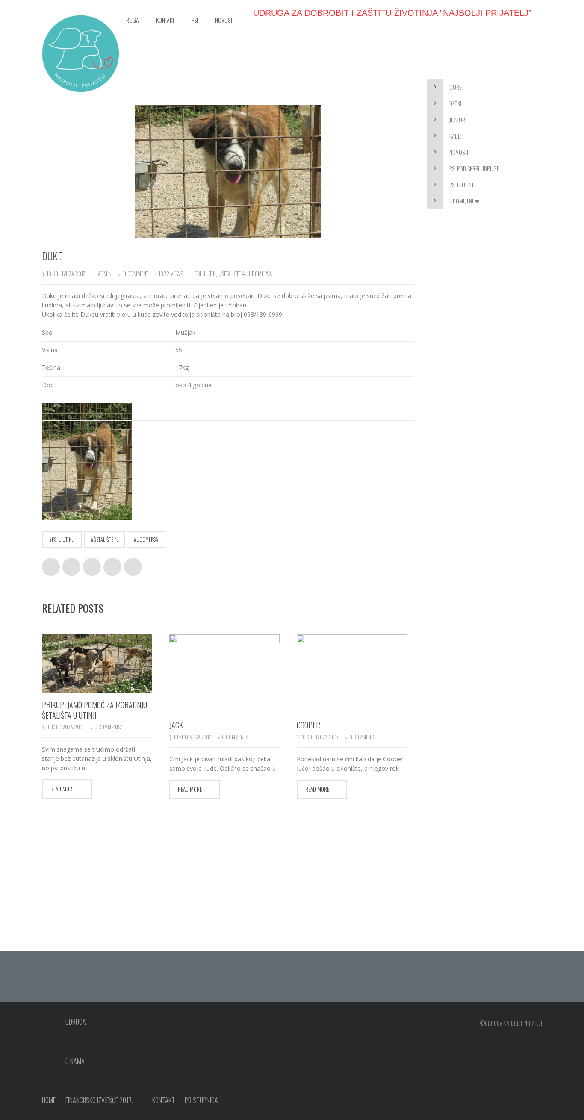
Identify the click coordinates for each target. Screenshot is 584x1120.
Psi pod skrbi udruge (474, 168)
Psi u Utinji (462, 184)
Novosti (458, 151)
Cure (455, 87)
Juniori (457, 119)
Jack (176, 725)
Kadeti (456, 135)
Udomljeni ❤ (464, 200)
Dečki (455, 103)
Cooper (308, 725)
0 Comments (107, 727)
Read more (62, 788)
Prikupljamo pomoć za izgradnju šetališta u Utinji (94, 710)
